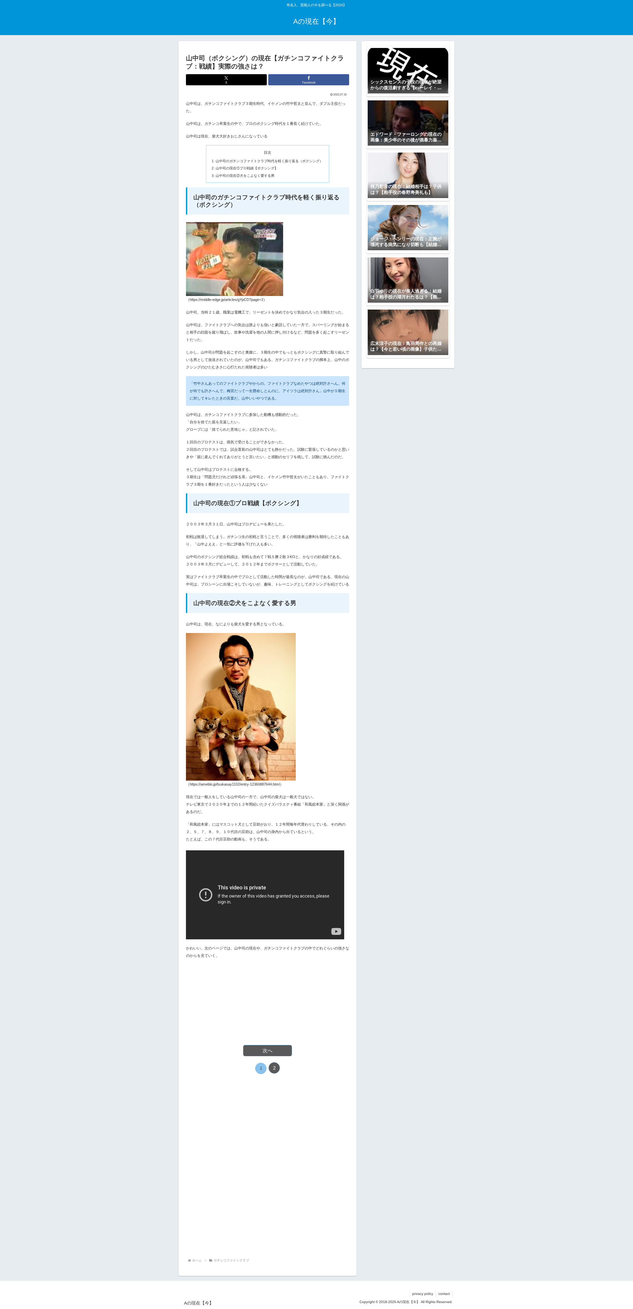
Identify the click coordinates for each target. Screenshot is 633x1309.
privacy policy (422, 1294)
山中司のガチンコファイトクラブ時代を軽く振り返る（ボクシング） (269, 161)
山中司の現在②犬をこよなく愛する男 (245, 176)
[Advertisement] (267, 999)
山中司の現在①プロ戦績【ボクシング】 (247, 168)
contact (444, 1294)
